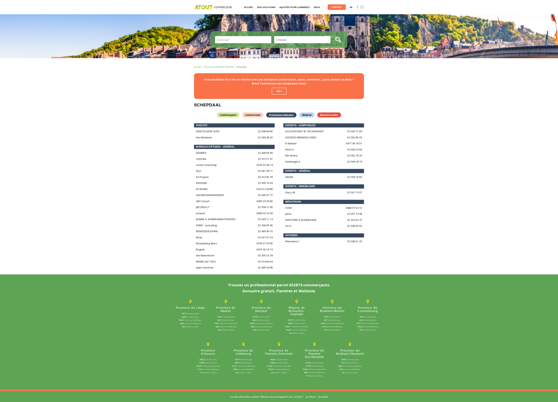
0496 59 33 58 (264, 213)
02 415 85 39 (265, 177)
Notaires (291, 235)
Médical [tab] (306, 115)
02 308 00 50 (354, 226)
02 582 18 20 (354, 155)
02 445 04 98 (265, 267)
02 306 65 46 (265, 225)
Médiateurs (293, 201)
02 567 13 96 (354, 213)
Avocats (201, 125)
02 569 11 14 (265, 219)
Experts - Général (298, 171)
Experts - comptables (300, 125)
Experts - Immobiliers (300, 186)
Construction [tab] (252, 115)
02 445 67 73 (265, 195)
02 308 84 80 (265, 131)
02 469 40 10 (265, 231)
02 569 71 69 (354, 131)
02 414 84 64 (265, 261)
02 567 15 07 (354, 192)
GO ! (279, 91)
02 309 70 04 (265, 183)
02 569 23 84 (354, 149)
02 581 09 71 (265, 171)
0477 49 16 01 (354, 143)
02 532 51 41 (265, 158)
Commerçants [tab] (228, 115)
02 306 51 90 (265, 207)
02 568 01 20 (354, 241)
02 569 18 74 (354, 161)
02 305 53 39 (265, 255)
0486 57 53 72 (354, 208)
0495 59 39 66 (264, 201)
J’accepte (323, 396)
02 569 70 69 (354, 177)
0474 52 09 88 (264, 189)
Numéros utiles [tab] (329, 115)
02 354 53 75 (354, 220)
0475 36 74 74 (264, 249)
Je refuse (311, 396)
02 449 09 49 (265, 153)
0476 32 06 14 (264, 165)
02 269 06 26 (265, 137)
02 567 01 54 (265, 237)
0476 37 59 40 (264, 243)
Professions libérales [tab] (281, 115)
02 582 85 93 (354, 137)
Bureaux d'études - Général (215, 146)
